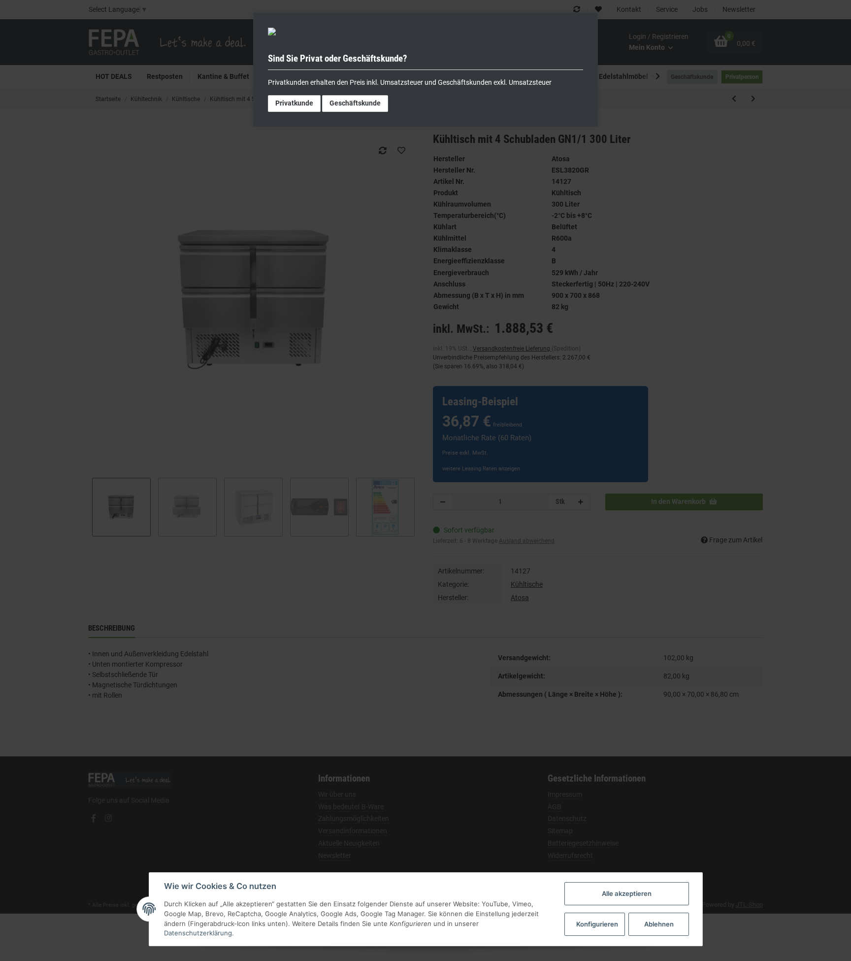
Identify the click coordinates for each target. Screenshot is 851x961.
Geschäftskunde (355, 103)
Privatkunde (294, 103)
